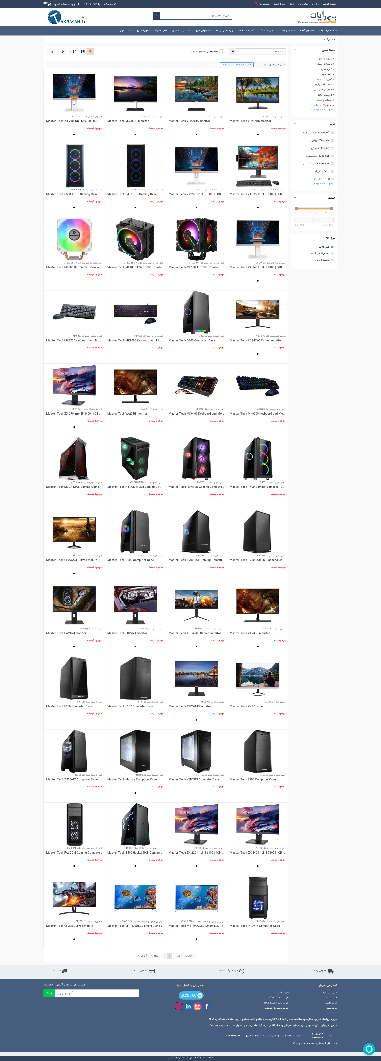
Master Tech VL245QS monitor (128, 121)
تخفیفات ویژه (322, 260)
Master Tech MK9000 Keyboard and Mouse (135, 341)
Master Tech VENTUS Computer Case (194, 780)
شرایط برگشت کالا (228, 971)
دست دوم (125, 31)
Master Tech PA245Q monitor (66, 633)
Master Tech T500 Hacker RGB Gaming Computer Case (135, 853)
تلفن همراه (161, 31)
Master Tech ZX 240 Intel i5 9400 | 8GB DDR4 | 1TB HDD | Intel (196, 194)
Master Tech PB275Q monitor (127, 633)
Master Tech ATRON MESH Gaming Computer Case (135, 487)
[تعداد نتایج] (51, 51)
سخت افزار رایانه (328, 31)
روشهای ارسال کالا (318, 971)
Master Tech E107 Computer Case (130, 706)
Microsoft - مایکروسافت (316, 133)
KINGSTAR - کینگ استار (316, 164)
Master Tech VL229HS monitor (189, 121)
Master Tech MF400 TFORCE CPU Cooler (135, 267)
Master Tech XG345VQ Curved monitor (256, 341)
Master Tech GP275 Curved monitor (70, 926)
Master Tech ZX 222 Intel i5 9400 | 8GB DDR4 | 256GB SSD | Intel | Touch (258, 194)
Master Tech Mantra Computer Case (132, 780)
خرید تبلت (331, 998)
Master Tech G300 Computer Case (130, 560)
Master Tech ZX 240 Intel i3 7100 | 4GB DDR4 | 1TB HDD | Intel (258, 853)
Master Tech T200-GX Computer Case (72, 780)
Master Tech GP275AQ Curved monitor (72, 560)
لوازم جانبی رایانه (225, 31)
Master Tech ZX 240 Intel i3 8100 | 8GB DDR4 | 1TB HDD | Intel (258, 267)
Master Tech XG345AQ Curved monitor (195, 633)
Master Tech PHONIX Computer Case (255, 926)
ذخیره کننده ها (246, 31)
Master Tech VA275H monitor (127, 414)
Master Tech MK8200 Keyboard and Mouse (74, 341)
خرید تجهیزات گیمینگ (276, 1008)
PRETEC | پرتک (321, 179)
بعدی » (154, 956)
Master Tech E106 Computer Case (69, 706)
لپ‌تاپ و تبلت (287, 31)
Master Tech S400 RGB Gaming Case (132, 194)
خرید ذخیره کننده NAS (276, 1003)
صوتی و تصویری (181, 31)
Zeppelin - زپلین (320, 141)
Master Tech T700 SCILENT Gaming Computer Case (258, 560)
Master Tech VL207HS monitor (250, 121)
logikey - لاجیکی (320, 148)
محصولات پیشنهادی (319, 253)
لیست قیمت (54, 971)
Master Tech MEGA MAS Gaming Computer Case (74, 487)
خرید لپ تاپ (330, 992)
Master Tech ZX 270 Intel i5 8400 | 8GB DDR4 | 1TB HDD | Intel (74, 414)
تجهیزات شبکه (266, 31)
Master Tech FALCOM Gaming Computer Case (74, 853)
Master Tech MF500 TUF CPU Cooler (193, 267)
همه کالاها (324, 247)
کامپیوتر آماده (307, 31)
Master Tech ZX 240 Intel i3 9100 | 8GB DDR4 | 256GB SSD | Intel (74, 121)
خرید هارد (332, 1008)
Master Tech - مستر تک (236, 65)
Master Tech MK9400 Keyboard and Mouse (196, 414)
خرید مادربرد (281, 992)
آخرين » (142, 956)
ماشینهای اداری (203, 31)
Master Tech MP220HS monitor (190, 706)
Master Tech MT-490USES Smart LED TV (134, 926)
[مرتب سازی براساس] (73, 51)
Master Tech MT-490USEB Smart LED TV (196, 926)
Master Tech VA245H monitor (250, 633)
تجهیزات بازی (143, 31)
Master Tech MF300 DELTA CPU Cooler (72, 267)
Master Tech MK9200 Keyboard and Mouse (258, 414)
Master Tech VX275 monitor (249, 706)
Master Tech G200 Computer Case (192, 341)
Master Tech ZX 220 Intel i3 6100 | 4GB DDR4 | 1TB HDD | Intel (196, 853)
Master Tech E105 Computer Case (253, 780)
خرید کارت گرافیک (278, 998)
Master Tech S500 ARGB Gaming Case (72, 194)
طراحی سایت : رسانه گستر (182, 1058)
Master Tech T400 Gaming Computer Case (258, 487)
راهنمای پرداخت (139, 971)
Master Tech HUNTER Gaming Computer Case (196, 487)
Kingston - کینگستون (318, 156)
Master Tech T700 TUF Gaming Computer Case (196, 560)
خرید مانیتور (330, 1003)
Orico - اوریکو (322, 171)
